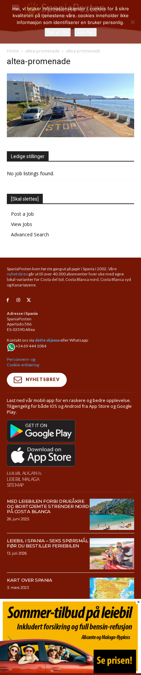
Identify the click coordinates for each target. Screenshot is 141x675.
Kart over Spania (29, 580)
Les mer (85, 32)
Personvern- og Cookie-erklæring (23, 362)
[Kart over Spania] (112, 593)
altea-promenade (42, 51)
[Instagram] (18, 300)
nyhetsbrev (17, 273)
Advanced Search (30, 234)
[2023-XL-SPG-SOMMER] (70, 671)
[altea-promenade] (70, 135)
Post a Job (22, 214)
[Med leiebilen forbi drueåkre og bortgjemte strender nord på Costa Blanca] (112, 514)
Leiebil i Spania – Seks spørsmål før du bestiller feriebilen (47, 543)
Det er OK (57, 32)
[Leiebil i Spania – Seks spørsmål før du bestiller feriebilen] (112, 553)
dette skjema (47, 340)
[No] (132, 22)
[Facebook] (7, 300)
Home (13, 51)
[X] (29, 300)
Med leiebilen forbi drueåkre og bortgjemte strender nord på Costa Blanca (48, 506)
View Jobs (21, 224)
